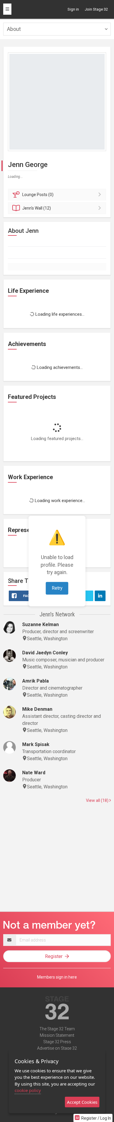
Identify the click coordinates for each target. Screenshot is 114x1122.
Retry (57, 588)
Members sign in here (57, 977)
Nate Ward (33, 772)
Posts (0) (37, 194)
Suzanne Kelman (40, 624)
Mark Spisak (35, 744)
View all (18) (97, 800)
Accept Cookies (82, 1102)
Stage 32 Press (57, 1041)
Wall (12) (36, 208)
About (14, 29)
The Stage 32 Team (57, 1028)
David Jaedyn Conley (45, 653)
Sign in (73, 9)
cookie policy (28, 1090)
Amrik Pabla (35, 681)
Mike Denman (37, 709)
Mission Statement (57, 1035)
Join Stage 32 (96, 9)
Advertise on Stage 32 (57, 1048)
